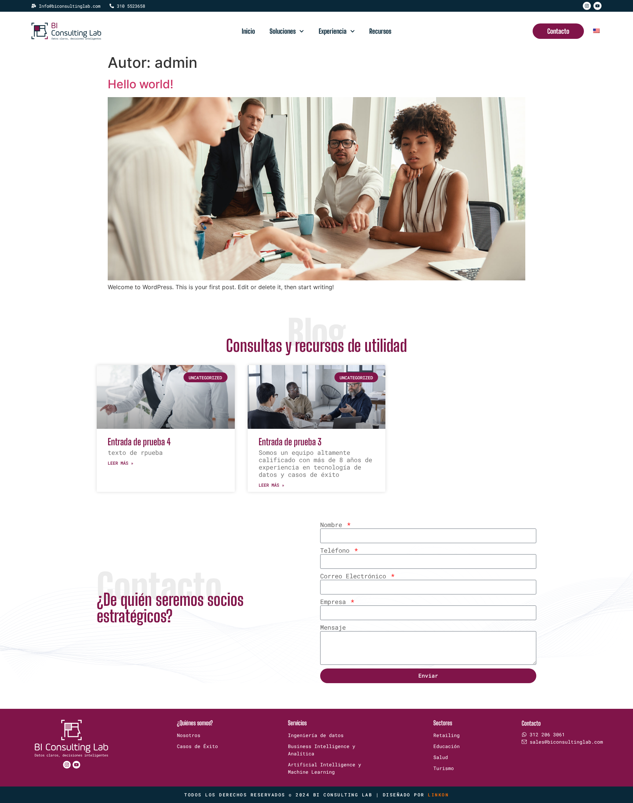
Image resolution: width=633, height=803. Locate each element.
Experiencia (333, 31)
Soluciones (283, 31)
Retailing (444, 735)
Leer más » (120, 463)
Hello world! (140, 84)
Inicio (248, 31)
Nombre (333, 524)
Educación (444, 746)
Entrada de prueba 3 (290, 441)
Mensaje (333, 627)
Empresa (334, 601)
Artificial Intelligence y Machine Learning (324, 768)
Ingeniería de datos (316, 735)
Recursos (380, 31)
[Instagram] (587, 6)
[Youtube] (597, 6)
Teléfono (336, 550)
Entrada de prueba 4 (139, 441)
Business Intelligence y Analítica (321, 750)
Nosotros (188, 735)
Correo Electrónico (355, 576)
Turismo (443, 768)
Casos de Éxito (197, 746)
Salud (440, 757)
